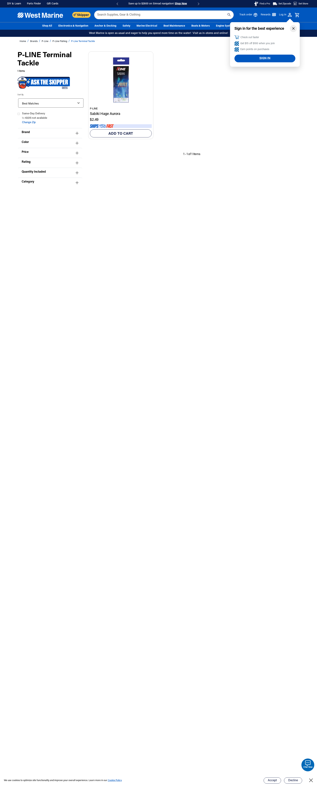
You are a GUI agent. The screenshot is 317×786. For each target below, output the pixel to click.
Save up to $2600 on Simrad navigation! (157, 4)
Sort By (20, 95)
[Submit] (229, 14)
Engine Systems (225, 26)
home (23, 41)
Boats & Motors (200, 26)
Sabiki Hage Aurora (105, 114)
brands (34, 41)
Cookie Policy (115, 780)
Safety (126, 26)
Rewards (266, 15)
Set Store (303, 4)
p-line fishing (60, 41)
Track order (245, 15)
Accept (272, 780)
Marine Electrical (146, 26)
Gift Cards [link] (52, 4)
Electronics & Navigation (73, 26)
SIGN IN (264, 58)
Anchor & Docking (105, 26)
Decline (293, 780)
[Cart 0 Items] (297, 15)
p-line (45, 41)
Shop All (47, 26)
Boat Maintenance (174, 26)
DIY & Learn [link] (14, 4)
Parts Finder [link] (34, 4)
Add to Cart (120, 134)
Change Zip (29, 122)
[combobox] (164, 14)
